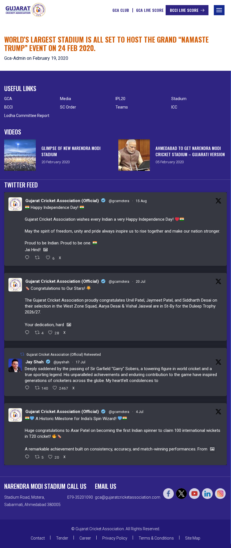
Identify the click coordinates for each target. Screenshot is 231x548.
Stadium (178, 98)
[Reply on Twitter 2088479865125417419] (28, 258)
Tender (62, 538)
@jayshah (61, 362)
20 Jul (140, 282)
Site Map (192, 538)
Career (85, 538)
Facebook (168, 493)
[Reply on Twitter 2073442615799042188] (28, 457)
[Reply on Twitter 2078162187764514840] (28, 388)
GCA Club (120, 10)
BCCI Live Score (184, 10)
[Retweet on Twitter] (22, 354)
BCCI (8, 107)
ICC (174, 107)
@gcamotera (119, 201)
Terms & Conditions (156, 538)
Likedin (207, 493)
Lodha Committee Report (26, 115)
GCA (8, 98)
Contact (38, 538)
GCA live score (150, 10)
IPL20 (120, 98)
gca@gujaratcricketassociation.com (127, 497)
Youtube (194, 493)
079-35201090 (80, 497)
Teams (121, 107)
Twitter (181, 493)
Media (65, 98)
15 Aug (141, 201)
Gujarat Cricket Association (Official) (62, 200)
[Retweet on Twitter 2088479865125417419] (39, 258)
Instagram (220, 493)
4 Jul (139, 412)
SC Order (68, 107)
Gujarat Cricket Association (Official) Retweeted (63, 355)
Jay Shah (34, 361)
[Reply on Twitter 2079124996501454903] (28, 333)
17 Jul (80, 362)
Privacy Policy (114, 538)
